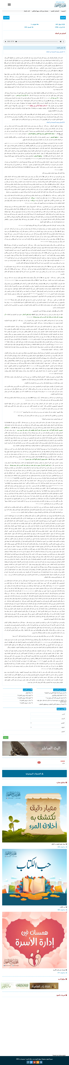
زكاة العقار (28, 693)
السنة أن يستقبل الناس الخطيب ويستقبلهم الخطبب (52, 704)
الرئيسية (63, 11)
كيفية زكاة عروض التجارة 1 (24, 698)
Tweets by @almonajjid (59, 1055)
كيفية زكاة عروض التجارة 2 (24, 695)
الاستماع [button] (63, 17)
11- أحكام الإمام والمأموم (58, 695)
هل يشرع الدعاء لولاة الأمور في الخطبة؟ (55, 693)
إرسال (5, 737)
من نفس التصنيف (59, 690)
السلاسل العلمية (55, 11)
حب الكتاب (63, 907)
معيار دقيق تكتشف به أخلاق (59, 844)
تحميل (5, 17)
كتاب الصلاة (27, 11)
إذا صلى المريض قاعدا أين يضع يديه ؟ (55, 698)
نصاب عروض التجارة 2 (25, 700)
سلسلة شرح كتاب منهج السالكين (40, 11)
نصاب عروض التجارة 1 (25, 703)
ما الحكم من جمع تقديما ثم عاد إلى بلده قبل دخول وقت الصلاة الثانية (51, 701)
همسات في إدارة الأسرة (59, 970)
